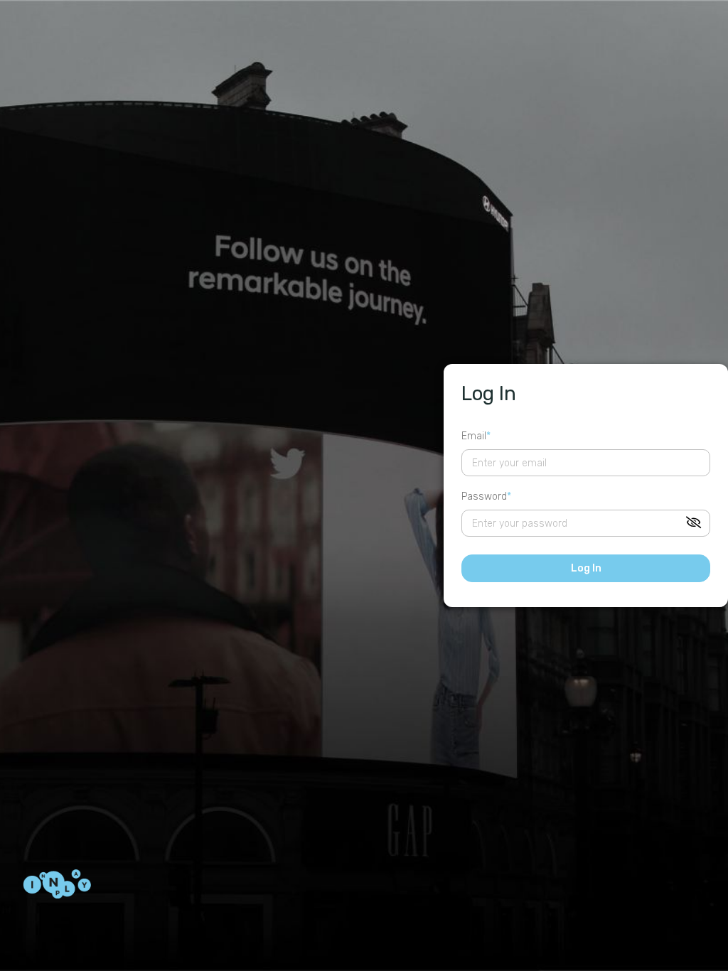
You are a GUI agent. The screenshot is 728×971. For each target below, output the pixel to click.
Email (473, 436)
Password (484, 496)
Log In (586, 568)
